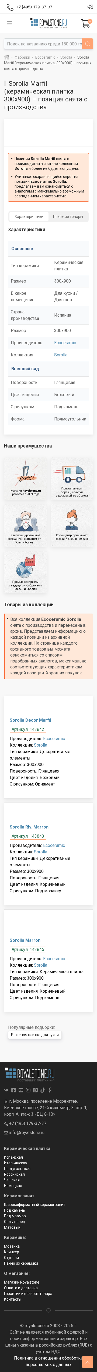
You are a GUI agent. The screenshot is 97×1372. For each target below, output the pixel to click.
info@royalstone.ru (26, 1132)
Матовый (12, 1227)
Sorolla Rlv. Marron (29, 827)
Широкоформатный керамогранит (34, 1204)
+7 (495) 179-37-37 (27, 1123)
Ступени (11, 1257)
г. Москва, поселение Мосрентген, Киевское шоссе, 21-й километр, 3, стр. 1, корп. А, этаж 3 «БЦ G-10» (45, 1108)
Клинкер (11, 1252)
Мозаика (12, 1246)
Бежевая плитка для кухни (35, 1035)
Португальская (17, 1168)
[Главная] (6, 57)
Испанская (13, 1157)
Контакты (12, 1299)
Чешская (12, 1180)
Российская (14, 1174)
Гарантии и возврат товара (28, 1293)
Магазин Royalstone (21, 1282)
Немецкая (13, 1186)
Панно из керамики (21, 1263)
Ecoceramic (65, 342)
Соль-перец (14, 1221)
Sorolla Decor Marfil (30, 720)
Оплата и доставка (21, 1288)
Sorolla (60, 354)
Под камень (14, 1210)
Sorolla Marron (25, 940)
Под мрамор (15, 1216)
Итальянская (15, 1163)
